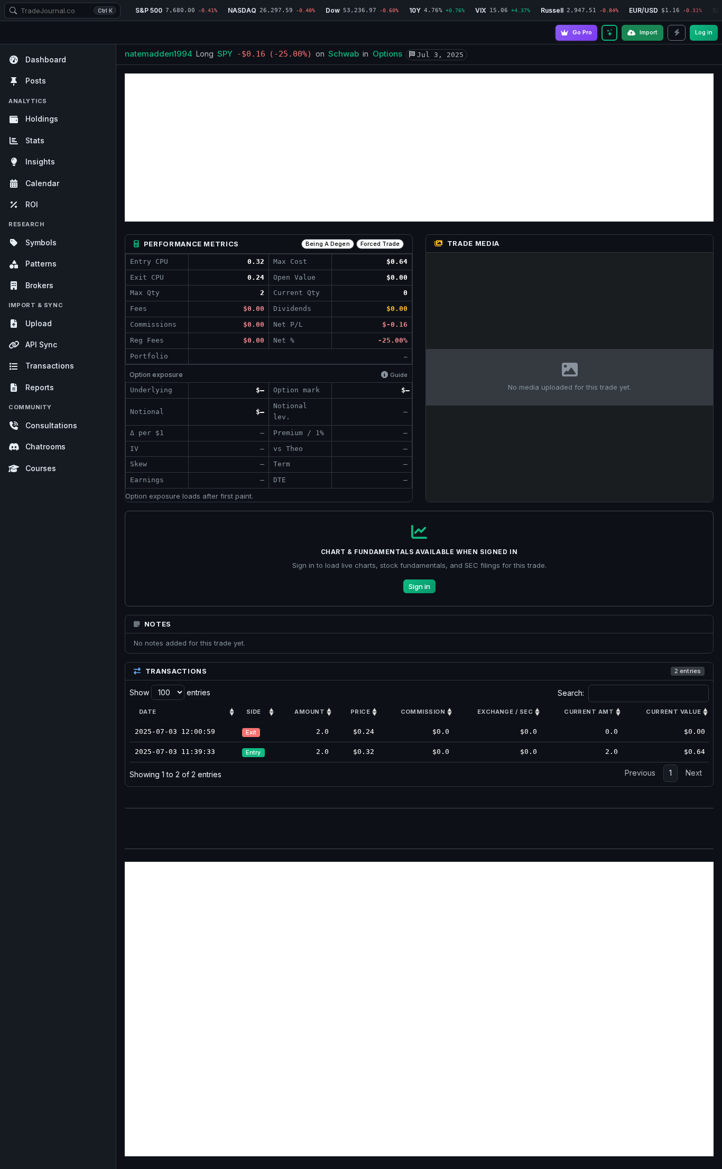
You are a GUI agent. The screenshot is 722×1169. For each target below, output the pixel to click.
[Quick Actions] (677, 33)
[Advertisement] (419, 147)
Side (253, 711)
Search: (571, 692)
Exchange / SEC (505, 711)
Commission (423, 711)
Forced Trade (380, 243)
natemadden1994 (158, 54)
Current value (673, 711)
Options (387, 54)
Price (360, 711)
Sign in (419, 586)
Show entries (169, 692)
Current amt (589, 711)
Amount (309, 711)
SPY (225, 54)
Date (147, 711)
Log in (703, 32)
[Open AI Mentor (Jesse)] (609, 33)
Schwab (343, 54)
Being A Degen (327, 243)
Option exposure (156, 375)
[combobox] (62, 11)
